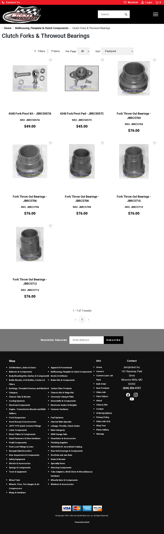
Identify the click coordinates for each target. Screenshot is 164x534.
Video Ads (101, 392)
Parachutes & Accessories (63, 438)
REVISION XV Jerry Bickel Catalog (66, 447)
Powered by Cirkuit (82, 522)
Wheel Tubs (14, 480)
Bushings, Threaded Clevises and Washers (29, 388)
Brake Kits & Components (63, 380)
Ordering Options (104, 413)
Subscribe (113, 340)
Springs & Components (20, 468)
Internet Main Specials (61, 422)
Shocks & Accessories (20, 463)
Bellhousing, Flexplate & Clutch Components (71, 372)
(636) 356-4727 (132, 388)
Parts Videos (102, 396)
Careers (100, 371)
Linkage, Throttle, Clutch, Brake (65, 426)
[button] (11, 2)
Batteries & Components (20, 372)
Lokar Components (18, 430)
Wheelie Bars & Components (64, 480)
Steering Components (61, 468)
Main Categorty (58, 430)
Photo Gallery (102, 430)
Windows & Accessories (62, 484)
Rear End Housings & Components (67, 451)
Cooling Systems (17, 401)
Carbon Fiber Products (61, 388)
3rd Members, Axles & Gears (22, 368)
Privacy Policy (102, 417)
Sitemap (100, 434)
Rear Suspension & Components (24, 455)
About (99, 401)
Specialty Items (58, 463)
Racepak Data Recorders (20, 451)
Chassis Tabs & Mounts (20, 397)
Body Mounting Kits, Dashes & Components (29, 376)
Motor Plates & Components (22, 434)
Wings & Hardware (17, 493)
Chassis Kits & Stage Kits (62, 393)
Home (99, 367)
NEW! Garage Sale (59, 434)
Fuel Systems (57, 418)
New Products (102, 388)
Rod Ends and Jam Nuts (61, 455)
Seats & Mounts (58, 459)
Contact (99, 409)
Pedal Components (18, 443)
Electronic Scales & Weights (64, 405)
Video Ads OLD (103, 421)
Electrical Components (19, 405)
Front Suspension (17, 418)
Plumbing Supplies (59, 443)
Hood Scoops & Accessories (22, 422)
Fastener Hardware (59, 409)
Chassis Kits (102, 405)
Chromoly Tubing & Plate (62, 397)
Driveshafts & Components (63, 401)
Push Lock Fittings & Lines (21, 447)
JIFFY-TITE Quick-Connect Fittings (25, 426)
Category (13, 393)
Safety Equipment (17, 459)
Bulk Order (101, 384)
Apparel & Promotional (61, 368)
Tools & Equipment (17, 472)
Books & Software (59, 376)
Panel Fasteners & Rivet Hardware (25, 438)
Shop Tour (101, 426)
